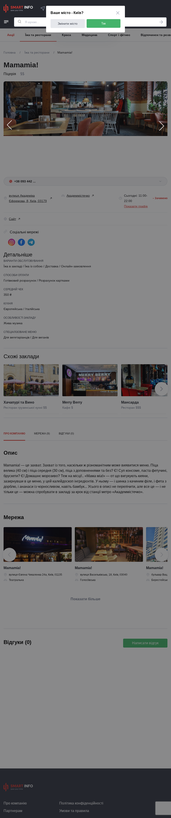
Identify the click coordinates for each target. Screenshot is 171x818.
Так (103, 23)
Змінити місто (67, 23)
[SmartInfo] (18, 8)
